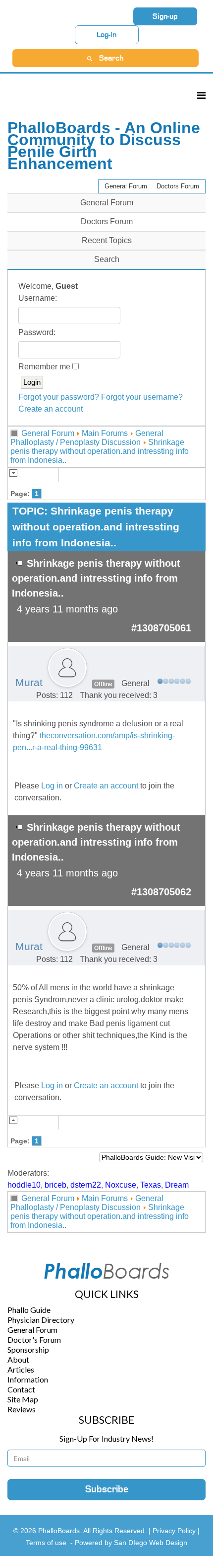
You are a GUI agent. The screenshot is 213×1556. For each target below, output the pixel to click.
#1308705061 (161, 627)
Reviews (21, 1409)
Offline (103, 684)
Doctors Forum (178, 186)
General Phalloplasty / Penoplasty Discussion (86, 437)
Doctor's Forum (34, 1339)
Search (106, 259)
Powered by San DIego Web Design (131, 1543)
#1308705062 (161, 891)
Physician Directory (40, 1319)
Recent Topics (107, 240)
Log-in (106, 34)
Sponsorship (28, 1349)
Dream (177, 1185)
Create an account (50, 409)
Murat (29, 683)
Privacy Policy (175, 1531)
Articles (20, 1369)
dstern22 (85, 1185)
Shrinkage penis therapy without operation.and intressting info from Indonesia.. (99, 451)
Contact (21, 1389)
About (18, 1359)
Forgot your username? (142, 397)
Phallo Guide (29, 1309)
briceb (55, 1185)
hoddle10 (24, 1185)
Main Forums (105, 433)
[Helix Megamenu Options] (201, 95)
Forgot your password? (58, 397)
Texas (150, 1185)
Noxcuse (120, 1185)
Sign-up (165, 16)
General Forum (126, 186)
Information (27, 1379)
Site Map (22, 1399)
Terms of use (46, 1543)
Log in (52, 785)
